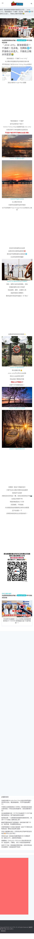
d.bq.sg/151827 (21, 40)
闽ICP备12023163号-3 (7, 929)
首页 (1, 9)
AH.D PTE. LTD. (14, 927)
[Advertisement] (17, 102)
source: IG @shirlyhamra (17, 449)
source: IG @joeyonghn (17, 158)
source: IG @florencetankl (17, 408)
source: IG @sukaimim (17, 367)
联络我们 (3, 931)
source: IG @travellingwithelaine (17, 281)
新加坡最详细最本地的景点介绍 (14, 9)
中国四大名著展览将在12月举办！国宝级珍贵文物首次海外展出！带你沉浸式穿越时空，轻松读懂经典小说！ (16, 808)
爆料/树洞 (8, 593)
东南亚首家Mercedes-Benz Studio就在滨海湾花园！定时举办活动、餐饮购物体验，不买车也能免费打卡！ (16, 802)
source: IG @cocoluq (17, 199)
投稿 (3, 593)
